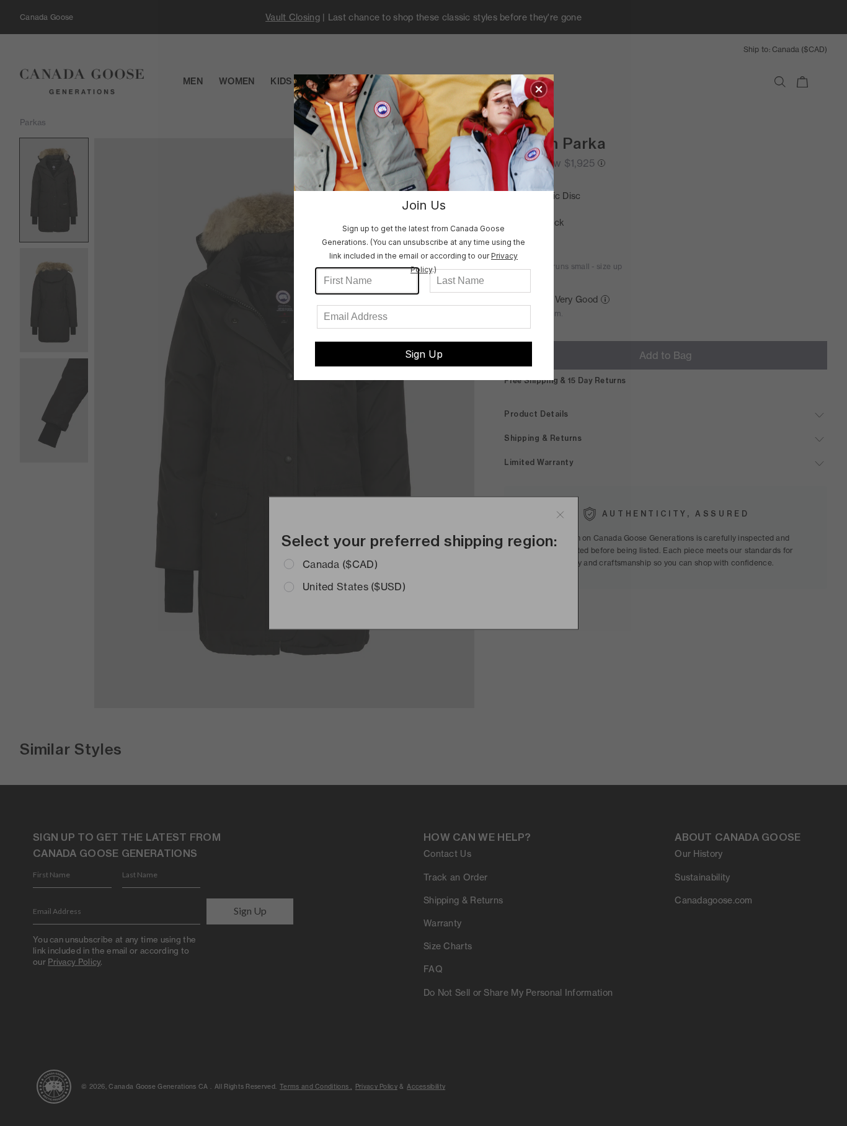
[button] (538, 89)
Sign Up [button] (424, 354)
